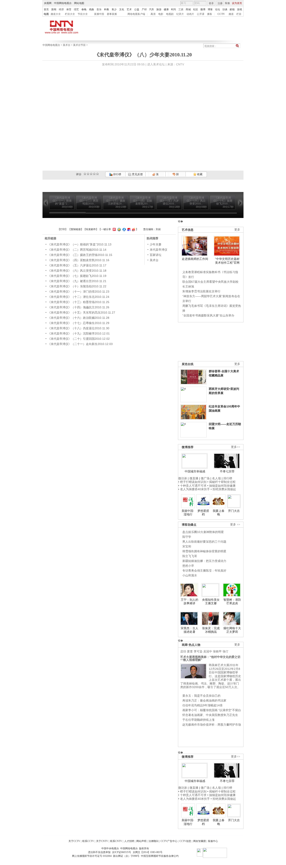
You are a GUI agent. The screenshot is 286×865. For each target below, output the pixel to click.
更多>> (235, 447)
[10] (97, 174)
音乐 (99, 9)
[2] (84, 174)
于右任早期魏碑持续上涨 (198, 719)
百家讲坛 (155, 255)
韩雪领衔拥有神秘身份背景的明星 (204, 551)
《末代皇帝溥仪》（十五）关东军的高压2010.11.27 (81, 312)
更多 (237, 229)
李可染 (198, 651)
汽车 (151, 9)
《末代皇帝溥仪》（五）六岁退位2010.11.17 (77, 265)
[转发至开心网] (114, 229)
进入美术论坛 (156, 64)
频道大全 (56, 14)
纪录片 (180, 14)
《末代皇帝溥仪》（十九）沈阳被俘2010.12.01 (79, 333)
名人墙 (216, 478)
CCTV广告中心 (169, 841)
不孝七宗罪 (227, 471)
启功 (183, 651)
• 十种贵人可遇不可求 (192, 485)
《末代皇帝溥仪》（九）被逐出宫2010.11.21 (77, 281)
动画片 (190, 14)
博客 (210, 9)
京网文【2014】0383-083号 (147, 852)
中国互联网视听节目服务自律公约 (160, 856)
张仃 (225, 651)
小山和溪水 (189, 575)
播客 (209, 14)
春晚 (83, 9)
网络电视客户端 (136, 14)
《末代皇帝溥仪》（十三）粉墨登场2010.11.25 (78, 302)
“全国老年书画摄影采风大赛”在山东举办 (208, 315)
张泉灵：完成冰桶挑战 (211, 630)
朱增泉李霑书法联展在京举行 (201, 291)
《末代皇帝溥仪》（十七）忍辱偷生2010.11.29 (78, 323)
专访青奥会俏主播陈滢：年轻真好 (204, 570)
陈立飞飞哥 (189, 556)
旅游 (158, 9)
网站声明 (141, 841)
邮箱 (232, 9)
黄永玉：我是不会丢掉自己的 (201, 695)
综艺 (76, 9)
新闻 (53, 9)
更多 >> (235, 524)
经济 (61, 9)
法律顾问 (153, 841)
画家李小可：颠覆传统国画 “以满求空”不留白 (211, 710)
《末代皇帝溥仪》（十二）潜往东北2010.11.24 (78, 296)
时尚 (173, 9)
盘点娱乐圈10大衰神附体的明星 (203, 532)
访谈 (224, 9)
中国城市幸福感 (195, 471)
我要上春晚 (218, 512)
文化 (121, 9)
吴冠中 (207, 651)
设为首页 (237, 3)
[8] (94, 174)
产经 (144, 9)
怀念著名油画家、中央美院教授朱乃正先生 (210, 715)
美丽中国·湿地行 (188, 512)
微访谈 (182, 478)
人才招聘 (129, 841)
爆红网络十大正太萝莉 (232, 630)
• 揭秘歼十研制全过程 (221, 482)
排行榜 (116, 174)
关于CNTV (102, 841)
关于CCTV (74, 841)
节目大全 (83, 14)
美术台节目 (79, 45)
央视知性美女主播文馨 (211, 601)
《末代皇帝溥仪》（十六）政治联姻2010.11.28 (78, 317)
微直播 (193, 478)
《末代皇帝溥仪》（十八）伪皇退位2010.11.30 (78, 328)
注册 (220, 3)
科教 (106, 9)
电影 (160, 14)
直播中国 (99, 14)
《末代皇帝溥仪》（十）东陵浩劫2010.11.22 (77, 286)
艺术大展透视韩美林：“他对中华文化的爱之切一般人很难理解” (210, 658)
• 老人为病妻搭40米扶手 (194, 489)
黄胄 (190, 651)
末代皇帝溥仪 (158, 249)
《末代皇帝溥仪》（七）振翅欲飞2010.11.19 (77, 276)
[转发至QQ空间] (118, 229)
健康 (166, 9)
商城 (188, 9)
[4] (88, 174)
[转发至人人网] (123, 229)
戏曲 (91, 9)
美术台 (66, 45)
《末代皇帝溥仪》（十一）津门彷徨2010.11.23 (78, 291)
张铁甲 (217, 651)
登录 (211, 3)
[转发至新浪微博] (133, 229)
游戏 (239, 9)
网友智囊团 (199, 841)
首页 (46, 9)
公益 (136, 9)
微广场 (205, 478)
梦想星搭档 (203, 512)
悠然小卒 (188, 565)
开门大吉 (234, 510)
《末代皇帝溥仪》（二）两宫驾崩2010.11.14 (77, 249)
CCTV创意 (185, 841)
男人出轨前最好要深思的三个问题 (204, 541)
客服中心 (213, 841)
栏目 (238, 14)
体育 (68, 9)
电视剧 (170, 14)
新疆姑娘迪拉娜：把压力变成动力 (204, 561)
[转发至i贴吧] (128, 229)
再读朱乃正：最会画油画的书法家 (204, 700)
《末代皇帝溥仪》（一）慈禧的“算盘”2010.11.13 (79, 244)
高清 (153, 14)
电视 (46, 14)
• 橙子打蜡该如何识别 (192, 482)
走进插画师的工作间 (195, 259)
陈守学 (186, 536)
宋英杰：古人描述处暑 (189, 630)
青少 (114, 9)
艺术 (129, 9)
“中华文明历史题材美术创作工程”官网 (227, 260)
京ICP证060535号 (121, 852)
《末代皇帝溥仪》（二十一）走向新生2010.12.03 (80, 344)
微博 (202, 9)
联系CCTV (88, 841)
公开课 (200, 14)
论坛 (217, 9)
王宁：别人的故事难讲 (189, 601)
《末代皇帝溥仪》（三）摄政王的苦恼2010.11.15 (80, 255)
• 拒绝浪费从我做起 (223, 489)
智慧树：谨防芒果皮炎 (232, 601)
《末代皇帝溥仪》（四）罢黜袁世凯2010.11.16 (78, 260)
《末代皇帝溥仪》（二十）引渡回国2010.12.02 (79, 338)
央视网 (48, 3)
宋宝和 (186, 546)
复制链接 (76, 229)
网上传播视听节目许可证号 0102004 (92, 856)
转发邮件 (91, 229)
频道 (231, 14)
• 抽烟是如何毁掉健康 (221, 485)
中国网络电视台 (63, 3)
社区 (195, 9)
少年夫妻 (155, 244)
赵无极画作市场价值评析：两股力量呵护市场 (211, 724)
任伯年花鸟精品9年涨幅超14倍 (202, 705)
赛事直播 (112, 14)
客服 (227, 3)
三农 (180, 9)
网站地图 (79, 3)
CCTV (221, 14)
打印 (62, 229)
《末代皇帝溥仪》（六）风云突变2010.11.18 (77, 270)
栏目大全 (70, 14)
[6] (91, 174)
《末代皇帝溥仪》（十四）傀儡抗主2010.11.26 (78, 307)
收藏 (199, 174)
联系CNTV (116, 841)
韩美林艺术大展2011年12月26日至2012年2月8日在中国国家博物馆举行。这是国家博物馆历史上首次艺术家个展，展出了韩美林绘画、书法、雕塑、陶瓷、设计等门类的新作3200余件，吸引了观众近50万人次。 (210, 676)
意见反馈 (137, 174)
